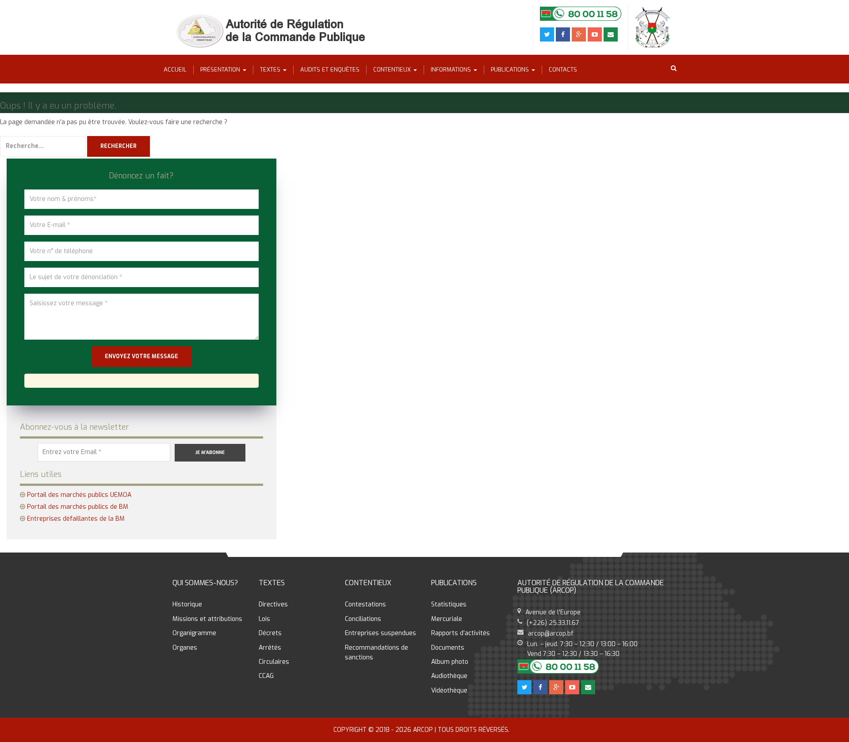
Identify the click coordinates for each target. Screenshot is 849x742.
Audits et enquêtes (329, 69)
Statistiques (449, 604)
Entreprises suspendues (380, 633)
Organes (184, 648)
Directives (273, 604)
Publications (511, 69)
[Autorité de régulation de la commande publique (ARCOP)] (273, 31)
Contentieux (393, 69)
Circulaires (274, 662)
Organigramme (194, 633)
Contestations (365, 604)
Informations (452, 69)
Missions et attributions (207, 619)
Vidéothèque (449, 690)
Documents (447, 648)
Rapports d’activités (460, 633)
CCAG (266, 676)
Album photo (449, 662)
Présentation (221, 69)
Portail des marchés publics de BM (77, 507)
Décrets (270, 633)
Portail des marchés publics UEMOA (79, 495)
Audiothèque (449, 676)
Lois (264, 619)
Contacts (563, 69)
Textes (271, 69)
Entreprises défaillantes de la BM (76, 519)
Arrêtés (270, 648)
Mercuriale (446, 619)
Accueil (175, 69)
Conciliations (363, 619)
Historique (187, 604)
